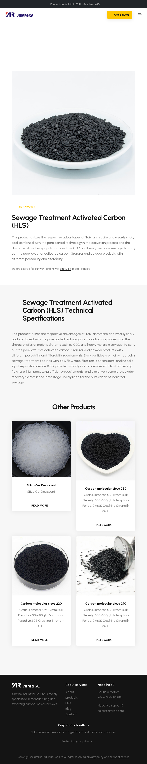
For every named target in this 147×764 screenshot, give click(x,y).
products (71, 697)
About (69, 692)
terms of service (119, 757)
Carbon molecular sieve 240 (105, 604)
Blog (68, 708)
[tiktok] (36, 713)
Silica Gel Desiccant (41, 485)
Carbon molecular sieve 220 (41, 604)
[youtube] (30, 713)
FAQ (68, 703)
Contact (71, 714)
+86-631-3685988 (110, 697)
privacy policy (95, 757)
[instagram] (24, 713)
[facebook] (13, 713)
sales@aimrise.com (111, 711)
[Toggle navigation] (140, 14)
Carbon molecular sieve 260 (106, 489)
